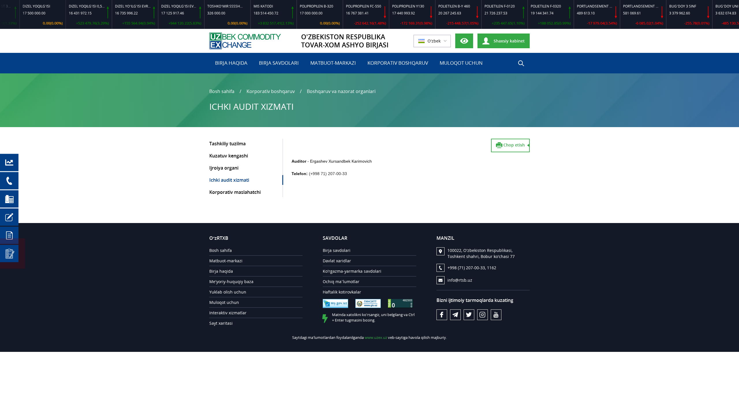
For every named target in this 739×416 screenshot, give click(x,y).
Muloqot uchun (461, 63)
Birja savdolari (279, 63)
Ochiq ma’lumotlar (341, 281)
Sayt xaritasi (221, 323)
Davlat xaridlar (337, 260)
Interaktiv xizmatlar (228, 312)
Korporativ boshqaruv (397, 63)
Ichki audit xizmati (229, 180)
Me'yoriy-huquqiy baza (231, 281)
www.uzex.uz (376, 337)
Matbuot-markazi (333, 63)
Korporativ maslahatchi (235, 192)
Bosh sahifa (221, 91)
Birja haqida (231, 63)
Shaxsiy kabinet (508, 41)
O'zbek (434, 41)
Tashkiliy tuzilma (227, 143)
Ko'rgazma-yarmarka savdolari (352, 271)
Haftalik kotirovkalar (342, 292)
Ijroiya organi (223, 168)
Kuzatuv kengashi (228, 156)
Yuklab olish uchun (227, 292)
